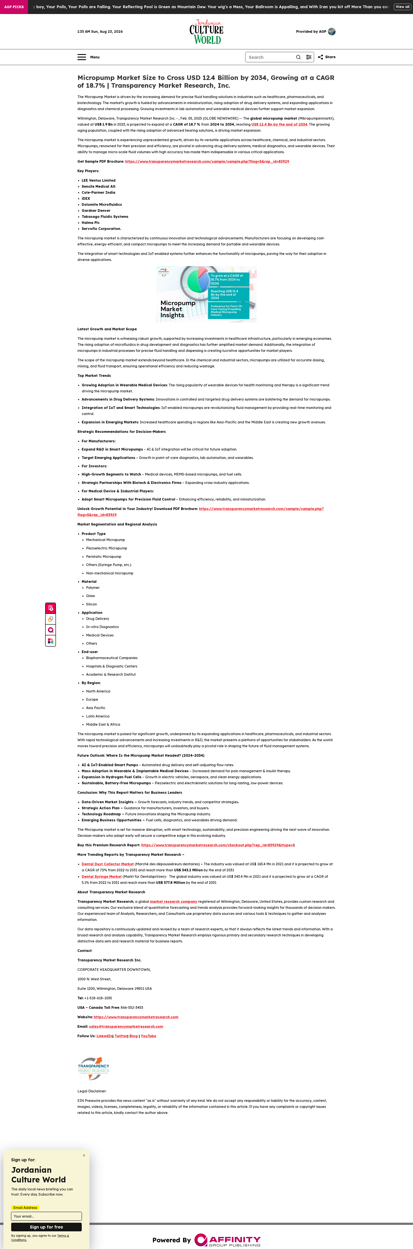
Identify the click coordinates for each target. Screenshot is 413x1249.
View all (402, 7)
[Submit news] (50, 608)
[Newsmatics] (50, 640)
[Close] (84, 1155)
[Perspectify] (50, 619)
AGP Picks (14, 7)
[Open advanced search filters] (309, 57)
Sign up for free (46, 1227)
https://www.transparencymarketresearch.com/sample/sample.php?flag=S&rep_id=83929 (207, 161)
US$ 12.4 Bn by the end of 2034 (279, 124)
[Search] (298, 57)
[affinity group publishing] (50, 630)
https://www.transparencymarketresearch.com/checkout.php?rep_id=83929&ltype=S (218, 845)
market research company (173, 901)
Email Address (25, 1207)
